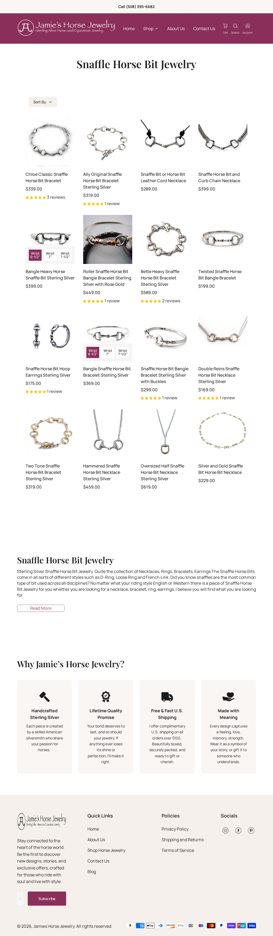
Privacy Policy (175, 829)
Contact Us (204, 28)
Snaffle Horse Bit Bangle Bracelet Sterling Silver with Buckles (164, 375)
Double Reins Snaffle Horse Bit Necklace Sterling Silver (218, 375)
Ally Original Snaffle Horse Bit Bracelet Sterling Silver (102, 180)
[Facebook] (238, 830)
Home (129, 28)
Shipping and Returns (183, 840)
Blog (91, 871)
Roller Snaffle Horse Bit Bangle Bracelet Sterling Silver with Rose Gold (107, 277)
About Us (176, 28)
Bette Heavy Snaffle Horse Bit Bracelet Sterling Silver (160, 277)
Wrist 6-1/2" (35, 255)
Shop (148, 28)
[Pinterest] (251, 830)
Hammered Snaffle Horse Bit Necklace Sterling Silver (101, 472)
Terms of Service (178, 850)
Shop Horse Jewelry (106, 850)
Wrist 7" (50, 255)
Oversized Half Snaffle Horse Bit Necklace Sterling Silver (162, 472)
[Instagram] (225, 830)
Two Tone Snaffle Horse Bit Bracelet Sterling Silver (43, 472)
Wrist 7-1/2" (65, 255)
